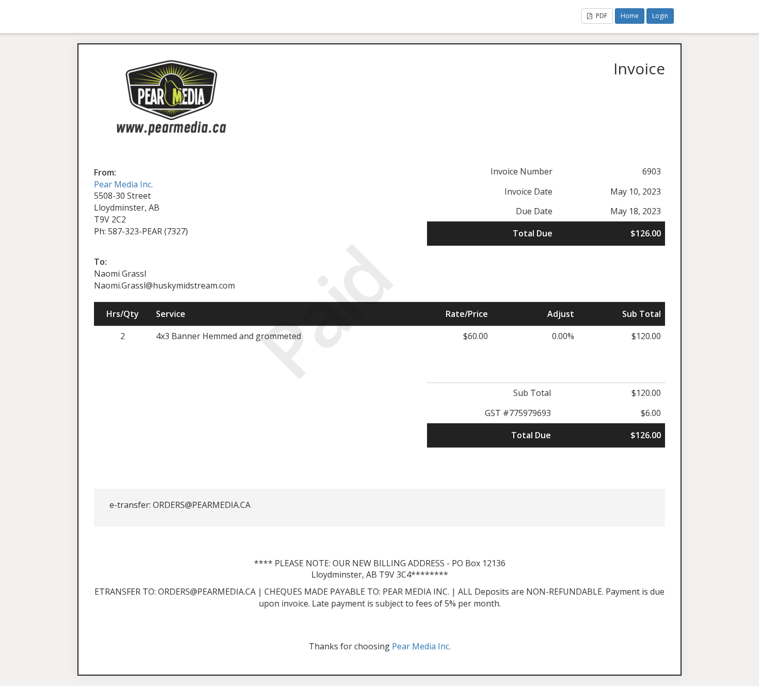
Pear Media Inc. (123, 184)
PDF (600, 15)
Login (660, 15)
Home (630, 15)
